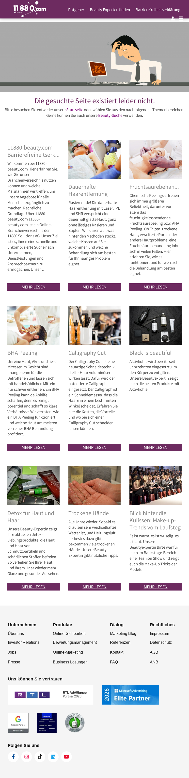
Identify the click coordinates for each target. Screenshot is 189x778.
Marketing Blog (123, 633)
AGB (154, 652)
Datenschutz (161, 642)
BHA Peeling (22, 352)
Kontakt (116, 652)
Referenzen (120, 642)
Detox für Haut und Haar (30, 517)
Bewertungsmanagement (75, 642)
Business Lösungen (70, 662)
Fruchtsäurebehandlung (155, 186)
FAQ (114, 662)
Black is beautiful (150, 352)
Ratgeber (76, 9)
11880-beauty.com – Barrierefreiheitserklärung (33, 151)
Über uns (16, 633)
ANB (154, 662)
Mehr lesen (34, 287)
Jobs (12, 652)
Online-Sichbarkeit (69, 633)
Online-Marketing (68, 652)
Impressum (159, 633)
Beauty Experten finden (110, 9)
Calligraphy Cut (87, 352)
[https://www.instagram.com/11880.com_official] (26, 756)
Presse (14, 662)
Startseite (74, 109)
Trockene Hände (88, 513)
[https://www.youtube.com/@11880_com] (66, 756)
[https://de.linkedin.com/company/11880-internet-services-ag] (53, 756)
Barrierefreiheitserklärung (158, 9)
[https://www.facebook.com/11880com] (13, 756)
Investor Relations (23, 642)
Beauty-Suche (110, 115)
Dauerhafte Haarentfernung (88, 190)
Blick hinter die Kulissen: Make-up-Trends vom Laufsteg (155, 520)
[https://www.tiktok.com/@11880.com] (39, 756)
